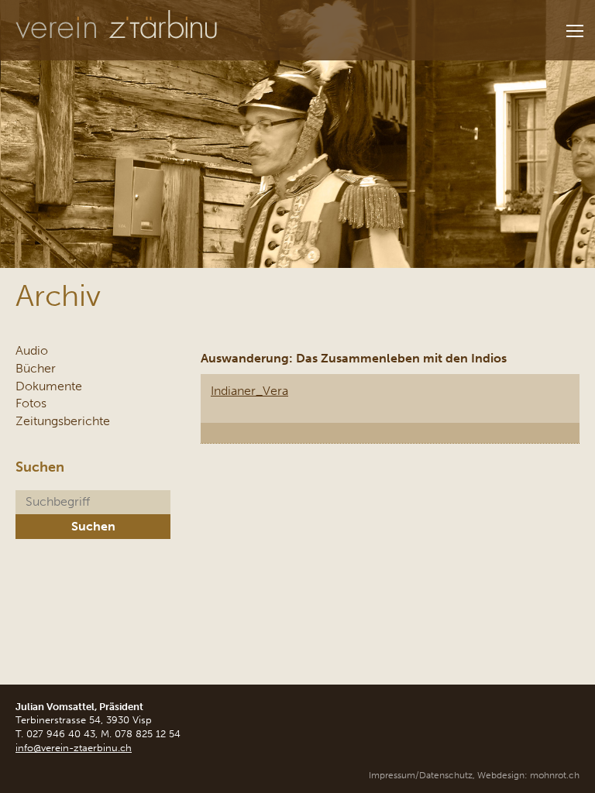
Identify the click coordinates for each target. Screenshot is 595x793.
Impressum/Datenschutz (421, 775)
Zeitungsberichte (62, 421)
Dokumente (48, 386)
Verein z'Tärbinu (116, 25)
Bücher (35, 368)
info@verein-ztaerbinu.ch (73, 748)
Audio (31, 350)
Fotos (30, 403)
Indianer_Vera (249, 390)
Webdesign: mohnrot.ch (528, 775)
